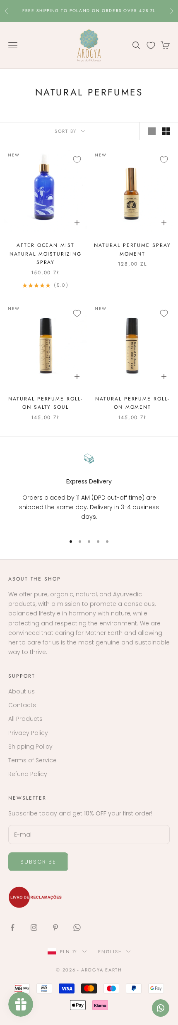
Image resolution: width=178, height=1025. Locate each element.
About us (21, 691)
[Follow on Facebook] (12, 927)
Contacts (22, 705)
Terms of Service (32, 760)
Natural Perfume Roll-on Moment (132, 403)
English (110, 951)
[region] (89, 490)
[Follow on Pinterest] (55, 927)
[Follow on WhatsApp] (77, 927)
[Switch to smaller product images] (166, 131)
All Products (25, 719)
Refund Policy (27, 774)
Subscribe (38, 862)
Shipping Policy (30, 746)
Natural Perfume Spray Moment (132, 249)
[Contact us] (160, 1008)
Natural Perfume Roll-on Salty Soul (45, 403)
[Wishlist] (151, 45)
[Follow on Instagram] (34, 927)
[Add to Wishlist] (77, 160)
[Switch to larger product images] (152, 131)
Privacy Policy (28, 733)
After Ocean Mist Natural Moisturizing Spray (45, 254)
